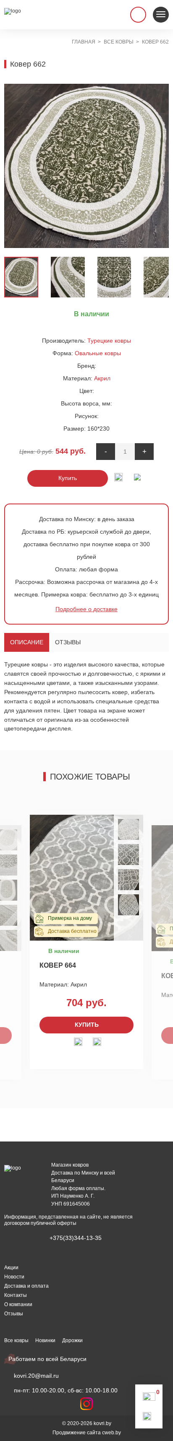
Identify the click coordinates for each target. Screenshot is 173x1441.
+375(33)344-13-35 (76, 1237)
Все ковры (16, 1340)
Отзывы (68, 642)
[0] (149, 1398)
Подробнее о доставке (86, 609)
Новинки (45, 1340)
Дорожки (72, 1340)
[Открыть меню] (161, 15)
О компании (18, 1304)
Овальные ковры (98, 353)
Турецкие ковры (109, 340)
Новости (14, 1277)
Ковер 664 (57, 965)
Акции (11, 1268)
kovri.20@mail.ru (36, 1375)
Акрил (102, 378)
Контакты (15, 1295)
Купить (67, 478)
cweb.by (111, 1433)
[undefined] (14, 166)
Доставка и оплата (26, 1286)
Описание (26, 642)
